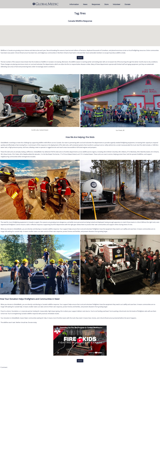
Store (106, 4)
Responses (96, 4)
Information (74, 4)
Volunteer (116, 4)
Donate (127, 4)
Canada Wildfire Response (80, 21)
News (85, 4)
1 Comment (3, 367)
